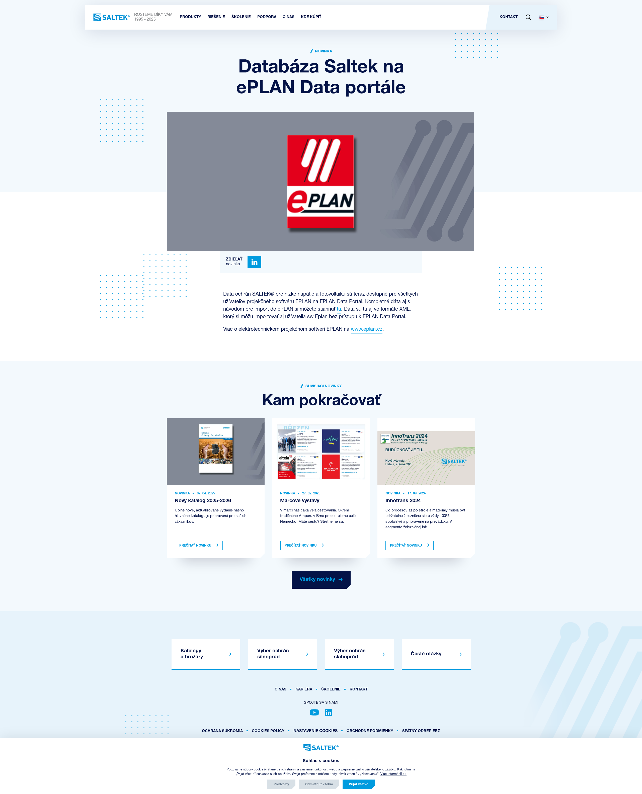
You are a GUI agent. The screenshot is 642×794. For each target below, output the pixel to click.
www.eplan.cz (366, 329)
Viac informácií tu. (393, 774)
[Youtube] (314, 712)
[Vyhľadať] (528, 17)
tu (339, 309)
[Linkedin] (254, 262)
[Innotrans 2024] (426, 451)
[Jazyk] (546, 17)
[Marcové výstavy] (321, 451)
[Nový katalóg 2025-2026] (216, 451)
